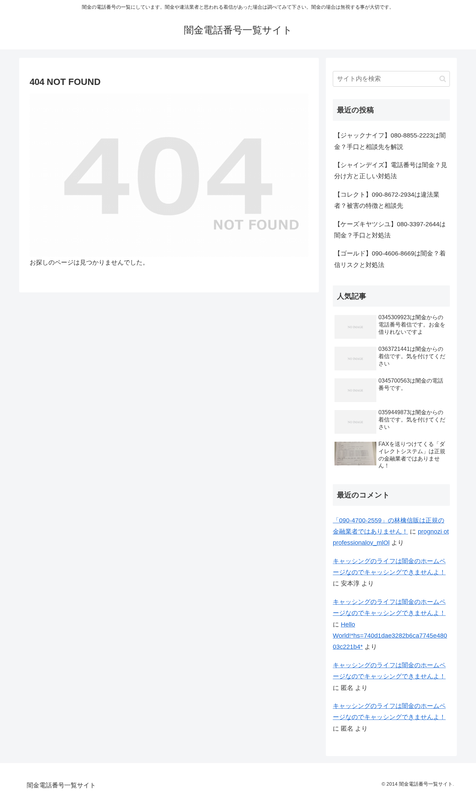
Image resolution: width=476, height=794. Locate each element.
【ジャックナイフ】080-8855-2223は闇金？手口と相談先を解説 (390, 141)
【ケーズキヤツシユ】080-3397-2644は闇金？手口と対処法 (390, 230)
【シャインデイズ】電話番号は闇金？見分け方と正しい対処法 (390, 171)
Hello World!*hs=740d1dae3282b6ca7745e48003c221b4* (390, 636)
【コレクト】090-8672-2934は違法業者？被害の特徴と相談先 (386, 200)
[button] (443, 79)
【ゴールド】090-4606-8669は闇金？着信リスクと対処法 (390, 259)
